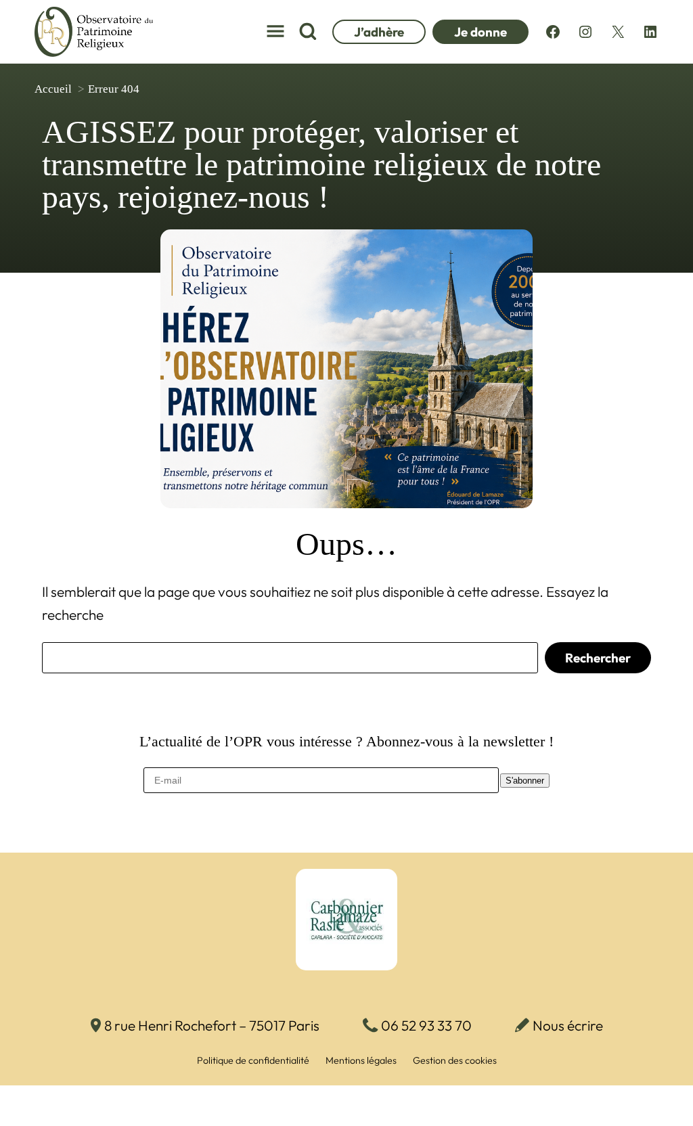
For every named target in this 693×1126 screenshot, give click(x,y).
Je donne (480, 32)
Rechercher (598, 658)
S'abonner (525, 780)
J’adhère (379, 32)
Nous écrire (568, 1025)
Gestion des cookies (455, 1060)
